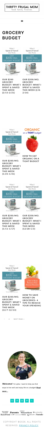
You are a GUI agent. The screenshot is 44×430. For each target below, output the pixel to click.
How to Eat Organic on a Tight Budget (31, 158)
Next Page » (19, 319)
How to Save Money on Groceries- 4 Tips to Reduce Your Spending (32, 300)
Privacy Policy (28, 425)
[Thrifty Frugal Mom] (22, 16)
